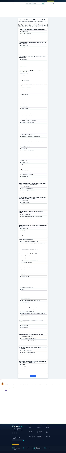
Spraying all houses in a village (26, 255)
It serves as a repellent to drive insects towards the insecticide (31, 218)
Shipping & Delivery (39, 432)
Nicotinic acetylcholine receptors (27, 38)
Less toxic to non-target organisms (27, 188)
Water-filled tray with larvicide (26, 118)
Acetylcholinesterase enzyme (26, 87)
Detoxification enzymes (25, 94)
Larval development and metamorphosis (28, 150)
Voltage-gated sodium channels (27, 35)
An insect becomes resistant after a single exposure (30, 241)
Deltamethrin (24, 285)
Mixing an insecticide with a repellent (27, 315)
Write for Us (47, 427)
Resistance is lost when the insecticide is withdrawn (30, 249)
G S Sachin (7, 383)
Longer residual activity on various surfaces (28, 190)
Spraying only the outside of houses (27, 257)
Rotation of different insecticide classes (28, 129)
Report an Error (48, 436)
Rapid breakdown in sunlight (26, 298)
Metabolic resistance (25, 106)
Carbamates (23, 49)
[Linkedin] (16, 433)
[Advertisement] (33, 12)
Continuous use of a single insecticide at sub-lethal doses (31, 136)
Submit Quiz (33, 376)
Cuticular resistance (25, 108)
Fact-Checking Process (31, 432)
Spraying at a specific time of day (27, 262)
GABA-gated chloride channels (26, 33)
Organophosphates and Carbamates (27, 174)
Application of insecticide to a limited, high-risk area (30, 260)
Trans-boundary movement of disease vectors (29, 338)
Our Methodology (30, 437)
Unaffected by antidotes (25, 276)
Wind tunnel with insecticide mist (27, 115)
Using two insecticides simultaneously (28, 309)
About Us (30, 427)
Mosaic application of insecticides (27, 132)
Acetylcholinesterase (25, 31)
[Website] (6, 390)
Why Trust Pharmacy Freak (32, 436)
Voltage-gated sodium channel (26, 89)
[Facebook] (12, 433)
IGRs (22, 164)
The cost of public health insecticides (27, 342)
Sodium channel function (25, 80)
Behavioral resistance (25, 204)
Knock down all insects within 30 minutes (28, 352)
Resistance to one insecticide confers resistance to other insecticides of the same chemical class (33, 244)
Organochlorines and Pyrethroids (27, 172)
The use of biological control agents (27, 336)
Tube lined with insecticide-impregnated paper (29, 120)
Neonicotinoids (24, 52)
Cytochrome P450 (24, 78)
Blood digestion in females (26, 146)
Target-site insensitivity (25, 206)
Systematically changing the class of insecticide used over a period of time (33, 313)
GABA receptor (24, 92)
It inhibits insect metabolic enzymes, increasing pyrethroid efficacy (32, 216)
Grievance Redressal (39, 436)
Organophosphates (25, 45)
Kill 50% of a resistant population (27, 350)
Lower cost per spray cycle (26, 186)
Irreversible (23, 269)
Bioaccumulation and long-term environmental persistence (31, 300)
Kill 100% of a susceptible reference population (29, 354)
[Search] (43, 3)
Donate (47, 432)
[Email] (5, 390)
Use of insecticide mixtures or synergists (28, 134)
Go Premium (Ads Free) (15, 443)
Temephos (23, 282)
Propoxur (23, 289)
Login (46, 431)
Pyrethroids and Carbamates (26, 178)
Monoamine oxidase (25, 73)
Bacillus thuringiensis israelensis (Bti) (27, 287)
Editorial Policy (30, 431)
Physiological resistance (25, 202)
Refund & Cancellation (39, 431)
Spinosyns (23, 371)
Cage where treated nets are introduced (28, 122)
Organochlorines (24, 59)
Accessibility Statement (39, 437)
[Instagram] (14, 433)
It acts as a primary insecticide (26, 214)
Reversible (23, 274)
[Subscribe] (23, 440)
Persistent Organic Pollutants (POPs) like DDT (29, 340)
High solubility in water (25, 302)
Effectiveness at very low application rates (28, 192)
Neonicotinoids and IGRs (25, 176)
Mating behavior (24, 148)
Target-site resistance (25, 101)
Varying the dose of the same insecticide (28, 311)
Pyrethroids (23, 47)
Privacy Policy (38, 427)
